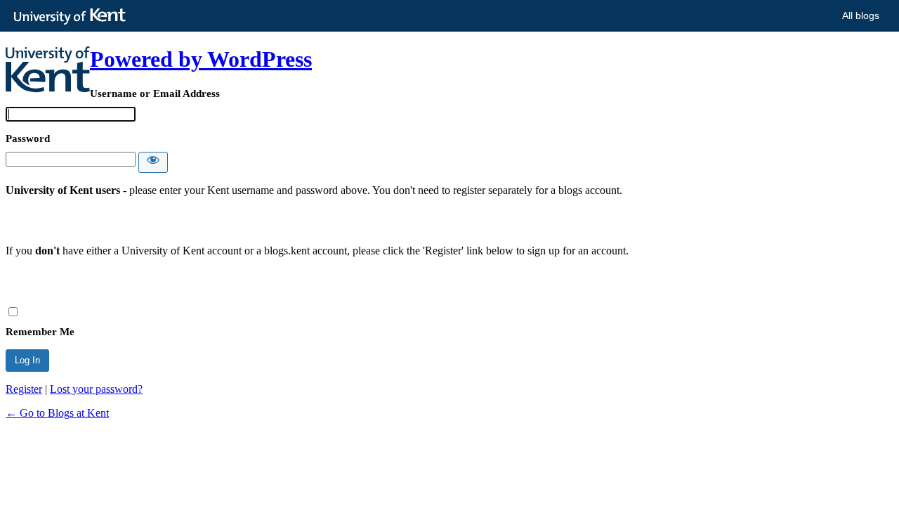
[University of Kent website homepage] (73, 16)
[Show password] (153, 162)
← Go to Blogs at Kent (57, 413)
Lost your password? (96, 389)
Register (24, 389)
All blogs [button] (860, 15)
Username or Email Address (155, 93)
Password (28, 138)
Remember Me (40, 331)
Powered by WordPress (201, 59)
